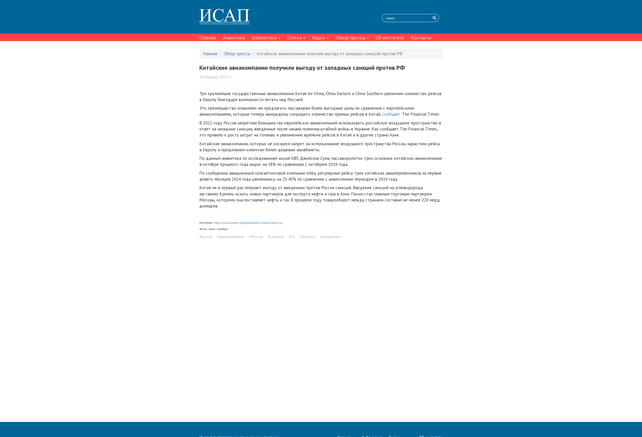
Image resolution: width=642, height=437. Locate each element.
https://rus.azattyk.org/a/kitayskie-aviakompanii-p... (249, 223)
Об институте (390, 37)
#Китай (205, 236)
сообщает (391, 114)
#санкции (276, 236)
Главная (207, 37)
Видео (319, 37)
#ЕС (292, 236)
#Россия (256, 236)
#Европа (307, 236)
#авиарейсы (330, 236)
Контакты (421, 37)
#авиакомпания (230, 236)
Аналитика (234, 37)
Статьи (295, 37)
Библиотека (265, 37)
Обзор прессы (351, 37)
